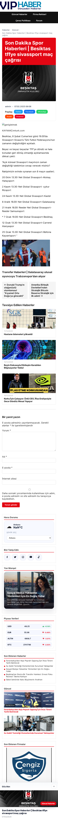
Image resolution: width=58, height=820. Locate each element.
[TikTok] (38, 557)
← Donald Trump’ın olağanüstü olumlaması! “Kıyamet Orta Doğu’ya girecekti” (14, 290)
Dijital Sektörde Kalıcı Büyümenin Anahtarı (24, 679)
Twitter (18, 112)
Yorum (6, 430)
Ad (4, 456)
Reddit (9, 117)
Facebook (30, 112)
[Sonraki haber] (49, 576)
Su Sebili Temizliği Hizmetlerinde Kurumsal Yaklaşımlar (29, 666)
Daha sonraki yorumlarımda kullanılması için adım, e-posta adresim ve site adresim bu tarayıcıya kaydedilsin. (28, 496)
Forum (39, 20)
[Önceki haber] (43, 576)
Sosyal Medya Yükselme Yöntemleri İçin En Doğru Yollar (27, 670)
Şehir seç (12, 532)
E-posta (7, 467)
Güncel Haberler (19, 14)
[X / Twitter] (15, 557)
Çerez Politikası (23, 20)
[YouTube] (31, 557)
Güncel (15, 30)
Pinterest (19, 117)
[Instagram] (23, 557)
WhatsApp (42, 112)
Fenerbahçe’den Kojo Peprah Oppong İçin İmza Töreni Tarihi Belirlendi (29, 662)
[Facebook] (7, 557)
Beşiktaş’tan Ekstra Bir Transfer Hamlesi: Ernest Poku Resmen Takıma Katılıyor (29, 675)
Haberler (6, 30)
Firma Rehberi (39, 14)
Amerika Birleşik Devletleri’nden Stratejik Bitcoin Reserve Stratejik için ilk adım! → (42, 290)
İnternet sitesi (9, 478)
